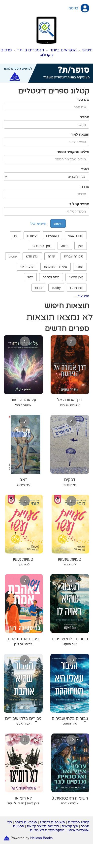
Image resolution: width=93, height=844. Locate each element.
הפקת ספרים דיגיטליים (47, 830)
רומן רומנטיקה (41, 246)
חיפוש (87, 50)
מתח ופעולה (51, 277)
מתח (80, 267)
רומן (80, 246)
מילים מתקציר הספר (73, 152)
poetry (56, 288)
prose (13, 256)
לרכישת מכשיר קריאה (43, 826)
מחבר (84, 117)
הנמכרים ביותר (30, 50)
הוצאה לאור (80, 134)
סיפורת (32, 235)
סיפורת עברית (73, 256)
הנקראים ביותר (63, 50)
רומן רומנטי (75, 235)
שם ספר (82, 100)
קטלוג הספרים (78, 822)
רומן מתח (76, 288)
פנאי (30, 277)
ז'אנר (85, 169)
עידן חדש (32, 256)
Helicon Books (41, 838)
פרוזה (64, 246)
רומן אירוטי (76, 277)
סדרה (85, 186)
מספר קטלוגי (79, 204)
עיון (15, 235)
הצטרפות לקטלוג (52, 822)
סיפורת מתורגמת (55, 267)
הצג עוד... (82, 296)
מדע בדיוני (27, 267)
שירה (51, 256)
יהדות (38, 288)
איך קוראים (70, 826)
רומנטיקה (52, 235)
